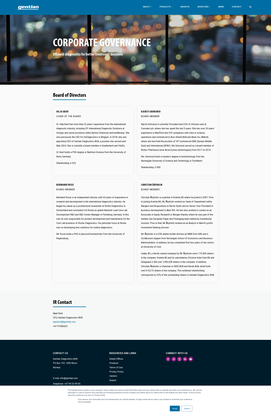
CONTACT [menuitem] (237, 7)
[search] (249, 7)
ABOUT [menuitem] (146, 7)
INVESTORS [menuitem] (203, 7)
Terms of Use (116, 367)
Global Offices (116, 359)
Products (113, 363)
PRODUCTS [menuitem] (165, 7)
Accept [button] (174, 408)
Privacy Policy (116, 371)
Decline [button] (187, 408)
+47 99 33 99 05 (72, 383)
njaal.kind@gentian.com (64, 322)
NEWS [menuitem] (221, 7)
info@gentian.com (69, 378)
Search (112, 380)
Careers (113, 376)
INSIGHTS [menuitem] (185, 7)
